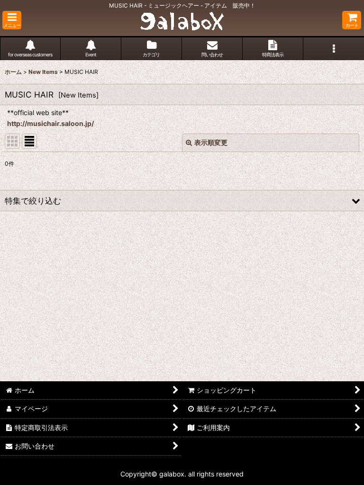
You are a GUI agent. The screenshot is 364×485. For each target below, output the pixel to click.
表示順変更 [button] (211, 142)
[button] (11, 20)
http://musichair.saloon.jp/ (50, 123)
